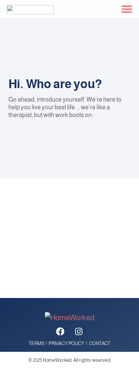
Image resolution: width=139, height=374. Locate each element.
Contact (99, 343)
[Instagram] (79, 331)
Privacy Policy (66, 343)
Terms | (39, 343)
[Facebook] (60, 331)
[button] (127, 9)
